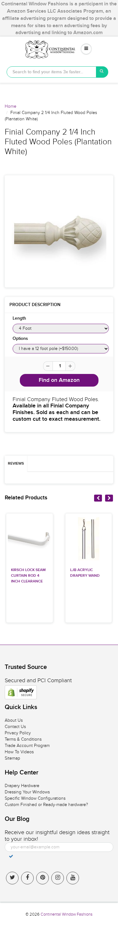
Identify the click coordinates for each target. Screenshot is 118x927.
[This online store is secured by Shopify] (21, 692)
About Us (14, 720)
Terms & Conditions (23, 739)
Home (10, 106)
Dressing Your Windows (27, 792)
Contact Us (15, 726)
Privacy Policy (18, 733)
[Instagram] (57, 878)
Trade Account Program (27, 745)
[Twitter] (12, 878)
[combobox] (51, 72)
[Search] (102, 72)
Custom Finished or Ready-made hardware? (46, 804)
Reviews (16, 464)
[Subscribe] (11, 856)
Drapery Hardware (22, 785)
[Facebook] (27, 878)
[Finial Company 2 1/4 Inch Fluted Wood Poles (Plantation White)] (59, 231)
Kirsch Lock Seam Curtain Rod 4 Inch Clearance (28, 575)
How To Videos (19, 752)
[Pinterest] (42, 878)
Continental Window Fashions (67, 914)
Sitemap (12, 758)
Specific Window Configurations (35, 798)
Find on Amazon (59, 380)
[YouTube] (72, 878)
